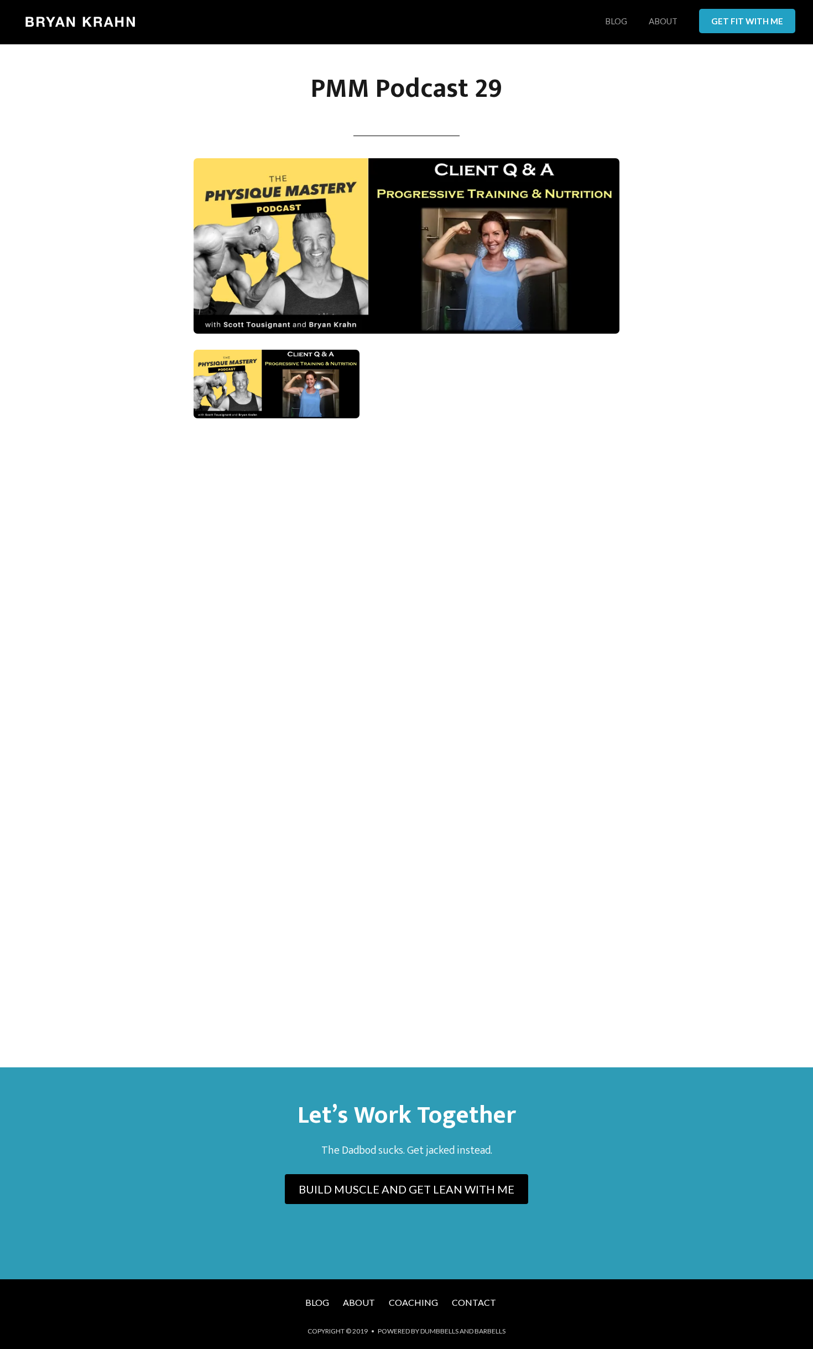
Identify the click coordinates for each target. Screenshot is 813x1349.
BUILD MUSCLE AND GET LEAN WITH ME (406, 1189)
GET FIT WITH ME (747, 21)
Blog (616, 21)
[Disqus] (406, 590)
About (663, 21)
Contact (474, 1302)
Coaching (413, 1302)
